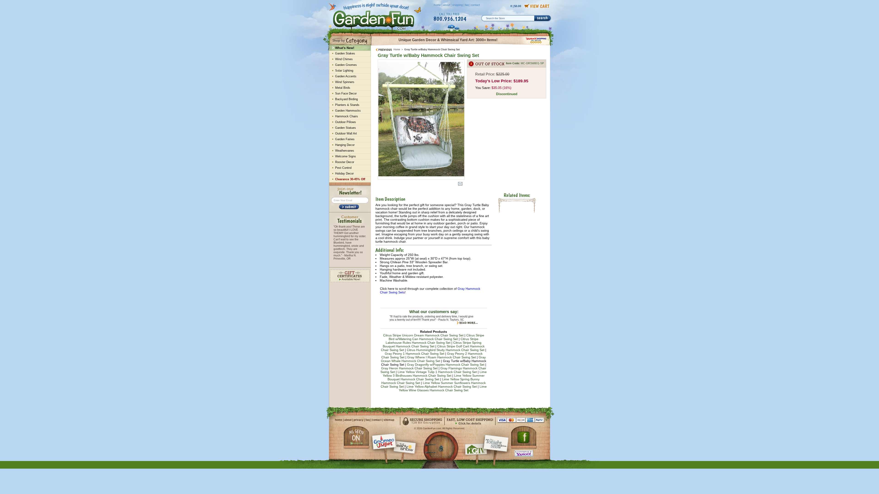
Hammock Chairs (346, 116)
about (446, 5)
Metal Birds (342, 87)
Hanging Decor (345, 145)
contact (475, 5)
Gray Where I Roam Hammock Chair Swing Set (441, 357)
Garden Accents (345, 76)
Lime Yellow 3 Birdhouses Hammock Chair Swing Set (435, 373)
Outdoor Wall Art (346, 133)
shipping (457, 5)
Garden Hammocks (348, 110)
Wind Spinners (344, 82)
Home (396, 49)
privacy (359, 420)
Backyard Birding (346, 99)
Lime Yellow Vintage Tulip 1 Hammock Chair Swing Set (437, 372)
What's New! (344, 48)
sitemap (389, 420)
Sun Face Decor (346, 93)
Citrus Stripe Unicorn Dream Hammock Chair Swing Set (423, 335)
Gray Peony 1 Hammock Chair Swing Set (414, 353)
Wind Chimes (344, 59)
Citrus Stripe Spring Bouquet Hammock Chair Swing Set (432, 344)
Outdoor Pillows (345, 122)
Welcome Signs (345, 156)
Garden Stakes (345, 53)
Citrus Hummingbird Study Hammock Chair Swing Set (445, 350)
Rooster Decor (344, 162)
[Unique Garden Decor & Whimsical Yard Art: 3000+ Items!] (461, 45)
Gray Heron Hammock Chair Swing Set (409, 368)
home (437, 5)
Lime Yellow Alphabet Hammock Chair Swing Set (442, 386)
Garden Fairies (345, 139)
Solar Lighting (344, 70)
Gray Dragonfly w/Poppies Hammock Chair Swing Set (445, 364)
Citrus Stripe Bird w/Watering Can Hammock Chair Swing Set (436, 337)
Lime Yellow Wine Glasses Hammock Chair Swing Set (443, 388)
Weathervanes (344, 150)
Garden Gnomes (346, 65)
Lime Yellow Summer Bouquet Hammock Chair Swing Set (436, 377)
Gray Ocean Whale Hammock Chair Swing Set (433, 359)
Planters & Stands (347, 105)
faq (467, 5)
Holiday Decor (344, 173)
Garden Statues (345, 127)
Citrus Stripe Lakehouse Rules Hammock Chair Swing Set (432, 340)
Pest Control (343, 167)
